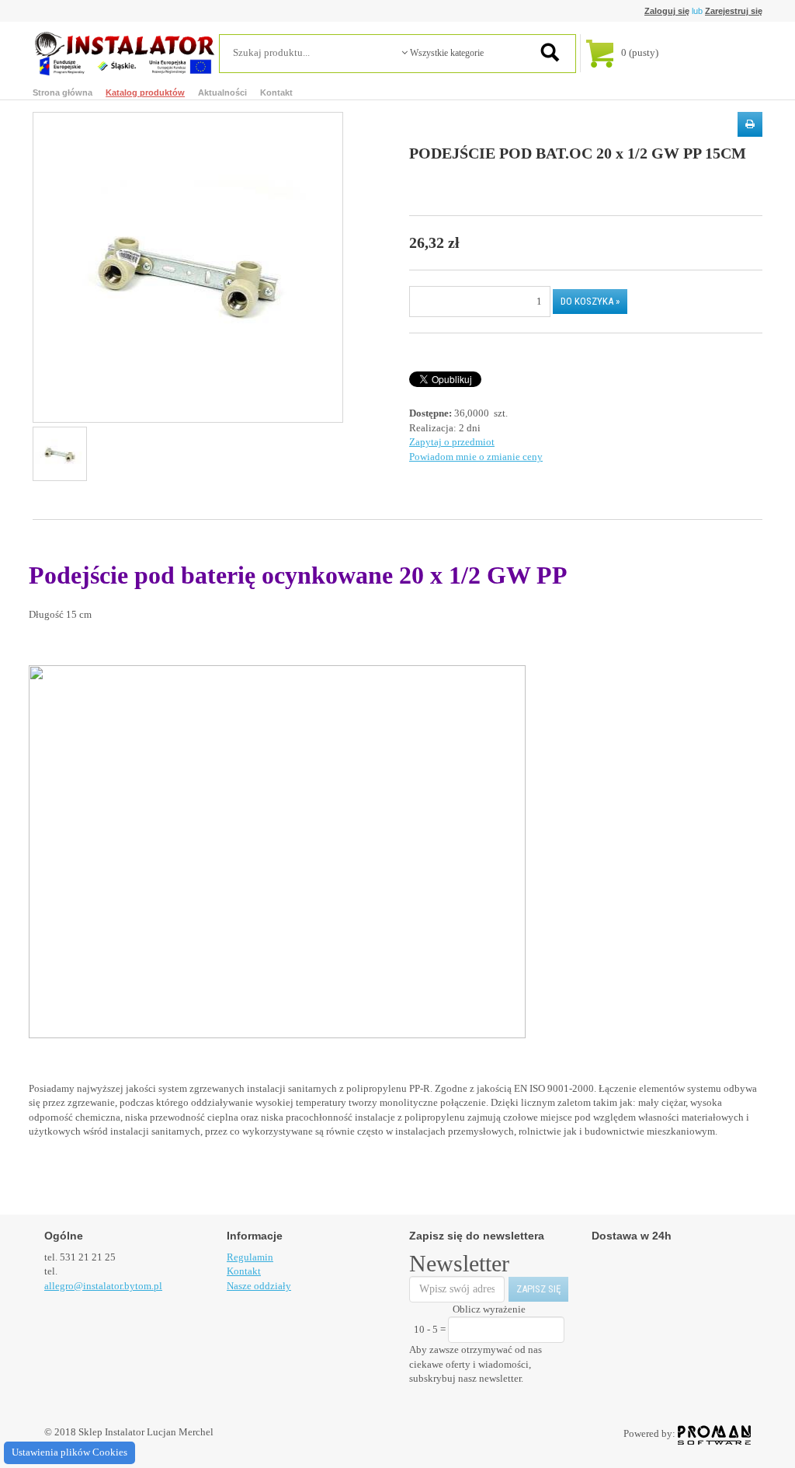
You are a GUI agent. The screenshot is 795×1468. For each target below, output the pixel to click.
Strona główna (62, 92)
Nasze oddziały (259, 1286)
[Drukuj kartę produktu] (750, 124)
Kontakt (276, 92)
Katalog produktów (145, 92)
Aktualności (222, 92)
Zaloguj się (666, 11)
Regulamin (250, 1257)
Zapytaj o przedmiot (452, 442)
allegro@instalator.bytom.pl (103, 1286)
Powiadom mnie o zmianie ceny (476, 456)
